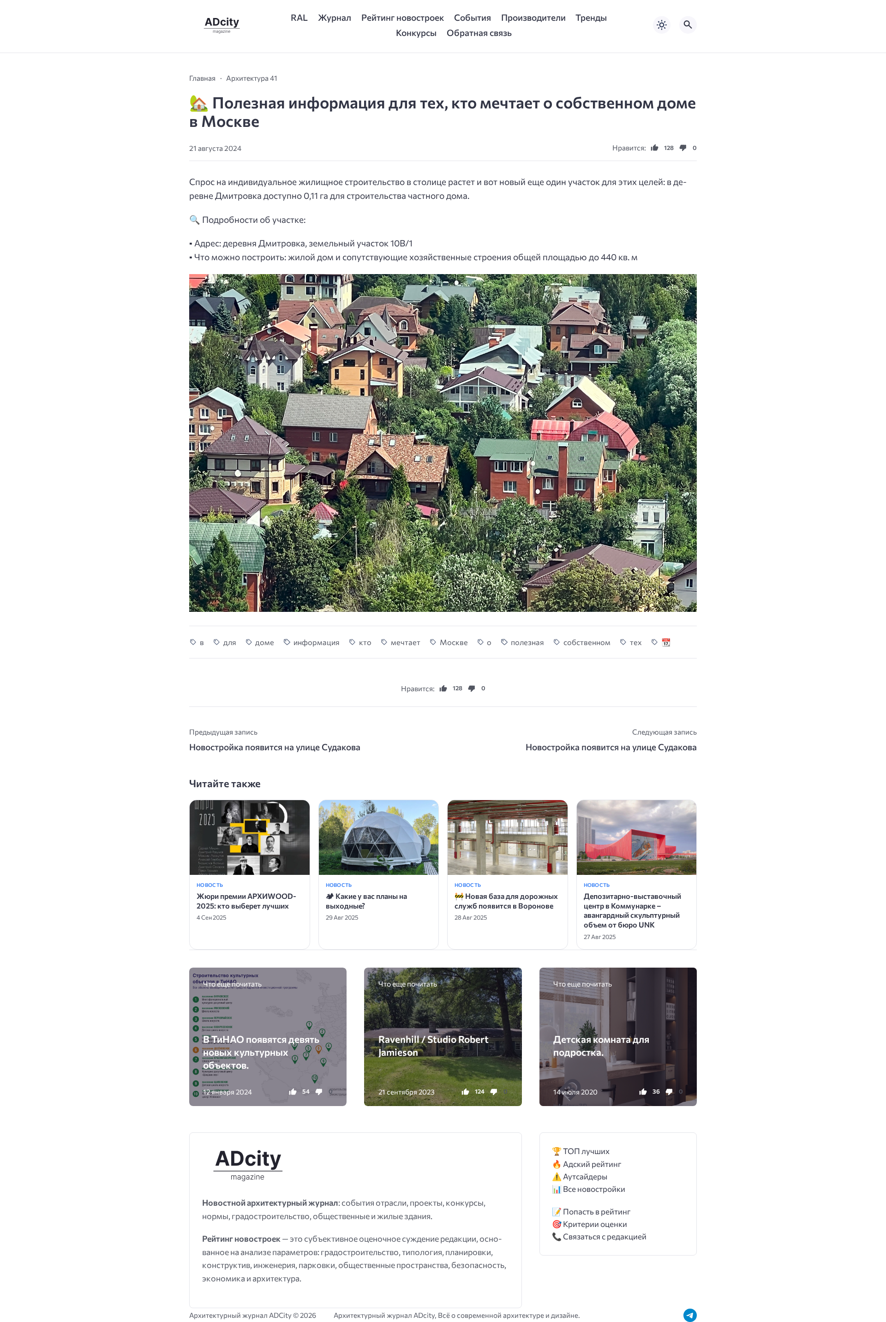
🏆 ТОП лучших (581, 1151)
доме (264, 641)
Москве (454, 641)
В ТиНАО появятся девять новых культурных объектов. (261, 1052)
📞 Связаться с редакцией (599, 1236)
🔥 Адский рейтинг (587, 1164)
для (229, 641)
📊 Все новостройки (588, 1189)
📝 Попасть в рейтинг (591, 1211)
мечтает (405, 641)
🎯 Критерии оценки (589, 1224)
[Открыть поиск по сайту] (688, 25)
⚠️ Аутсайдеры (579, 1176)
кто (365, 641)
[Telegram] (690, 1315)
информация (316, 641)
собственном (587, 641)
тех (636, 641)
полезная (527, 641)
